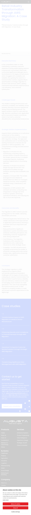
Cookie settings (15, 511)
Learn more (6, 500)
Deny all (15, 508)
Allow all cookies (15, 504)
